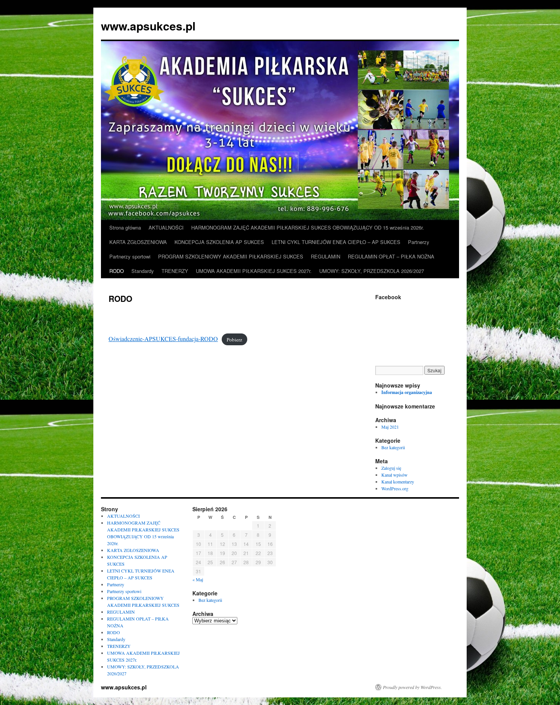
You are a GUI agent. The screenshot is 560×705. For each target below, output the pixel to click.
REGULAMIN (325, 256)
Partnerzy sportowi (129, 256)
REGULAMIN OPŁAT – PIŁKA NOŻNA (391, 256)
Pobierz (234, 339)
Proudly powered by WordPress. (412, 687)
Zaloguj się (391, 468)
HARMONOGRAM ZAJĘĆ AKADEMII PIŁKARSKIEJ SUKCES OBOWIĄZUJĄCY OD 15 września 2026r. (307, 227)
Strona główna (125, 227)
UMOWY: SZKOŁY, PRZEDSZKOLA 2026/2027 (371, 270)
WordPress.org (394, 488)
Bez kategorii (393, 447)
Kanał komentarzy (397, 482)
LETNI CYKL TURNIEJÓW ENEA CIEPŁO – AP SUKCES (336, 242)
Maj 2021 (390, 427)
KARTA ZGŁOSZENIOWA (138, 242)
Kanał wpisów (394, 475)
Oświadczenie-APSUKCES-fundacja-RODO (163, 339)
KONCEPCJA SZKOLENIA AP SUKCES (219, 242)
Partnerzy (418, 242)
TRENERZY (175, 270)
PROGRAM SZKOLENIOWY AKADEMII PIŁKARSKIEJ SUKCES (230, 256)
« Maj (197, 579)
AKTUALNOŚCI (166, 227)
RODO (116, 270)
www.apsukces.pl (148, 26)
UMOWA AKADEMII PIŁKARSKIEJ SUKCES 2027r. (254, 270)
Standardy (142, 270)
